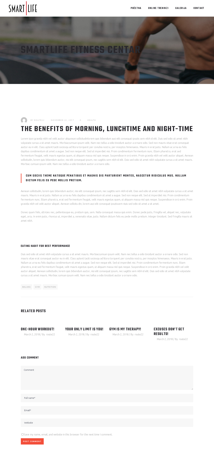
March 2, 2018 (32, 334)
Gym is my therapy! (125, 329)
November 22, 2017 (62, 120)
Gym (37, 287)
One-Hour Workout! (37, 329)
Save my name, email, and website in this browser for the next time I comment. (68, 434)
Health (91, 120)
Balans (26, 287)
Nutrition (50, 287)
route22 (39, 120)
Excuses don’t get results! (169, 332)
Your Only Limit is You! (84, 329)
